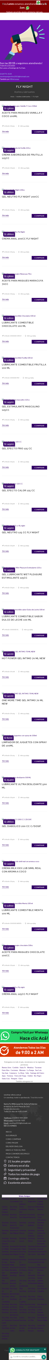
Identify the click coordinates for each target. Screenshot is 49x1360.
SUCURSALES (11, 1135)
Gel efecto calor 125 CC (18, 490)
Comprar (39, 132)
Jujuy (4, 1076)
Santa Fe (23, 1067)
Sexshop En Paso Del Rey (41, 1262)
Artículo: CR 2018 (9, 671)
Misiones (22, 1070)
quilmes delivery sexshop (40, 1283)
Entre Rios (5, 1070)
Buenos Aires (6, 1067)
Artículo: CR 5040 (9, 965)
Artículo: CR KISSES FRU (11, 378)
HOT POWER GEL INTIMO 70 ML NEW (23, 658)
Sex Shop (5, 1199)
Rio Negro (37, 1076)
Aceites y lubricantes (23, 97)
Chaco (20, 1079)
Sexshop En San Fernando (5, 1262)
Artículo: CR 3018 (9, 504)
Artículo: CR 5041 (9, 126)
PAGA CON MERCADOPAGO (18, 1154)
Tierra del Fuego (20, 1076)
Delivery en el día (18, 1165)
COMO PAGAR (12, 1143)
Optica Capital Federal (5, 1209)
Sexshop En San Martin (22, 1254)
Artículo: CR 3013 (9, 881)
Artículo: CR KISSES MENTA (12, 923)
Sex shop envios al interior (5, 1336)
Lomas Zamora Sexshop (40, 1312)
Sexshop (5, 1214)
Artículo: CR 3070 (9, 797)
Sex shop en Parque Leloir (6, 1320)
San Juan (5, 1073)
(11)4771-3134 (6, 74)
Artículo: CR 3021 (9, 462)
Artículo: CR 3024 (9, 210)
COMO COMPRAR (13, 1139)
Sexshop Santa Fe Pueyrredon (14, 1225)
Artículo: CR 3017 (9, 588)
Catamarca (13, 1073)
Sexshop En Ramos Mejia (14, 1262)
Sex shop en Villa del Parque (32, 1328)
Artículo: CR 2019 (9, 713)
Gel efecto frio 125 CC (17, 448)
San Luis (38, 1070)
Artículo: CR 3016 (9, 546)
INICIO (9, 1132)
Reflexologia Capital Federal (42, 1201)
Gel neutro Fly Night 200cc (20, 196)
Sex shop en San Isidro (13, 1328)
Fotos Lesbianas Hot (23, 1209)
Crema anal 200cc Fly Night (20, 238)
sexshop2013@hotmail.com (20, 1123)
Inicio (12, 97)
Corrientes (14, 1070)
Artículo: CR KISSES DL (11, 629)
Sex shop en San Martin (23, 1328)
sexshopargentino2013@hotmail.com (14, 76)
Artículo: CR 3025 (9, 252)
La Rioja (21, 1073)
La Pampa (30, 1070)
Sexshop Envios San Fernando (41, 1241)
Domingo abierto (18, 1178)
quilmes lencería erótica (13, 1283)
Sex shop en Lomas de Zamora (14, 1312)
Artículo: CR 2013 (9, 755)
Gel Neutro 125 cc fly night (20, 532)
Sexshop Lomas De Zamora (41, 1233)
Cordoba (15, 1067)
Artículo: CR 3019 (9, 420)
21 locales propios (19, 1161)
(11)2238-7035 (19, 1120)
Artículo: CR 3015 (9, 1007)
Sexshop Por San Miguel (40, 1225)
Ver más (5, 131)
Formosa (10, 1076)
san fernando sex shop (31, 1275)
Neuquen (14, 1079)
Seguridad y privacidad (22, 1170)
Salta (27, 1073)
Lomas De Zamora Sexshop (41, 1328)
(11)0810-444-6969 (20, 1118)
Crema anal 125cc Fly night (20, 994)
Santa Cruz (6, 1079)
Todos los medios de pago (24, 1174)
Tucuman (38, 1067)
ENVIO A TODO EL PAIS (15, 1150)
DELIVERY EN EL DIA (14, 1146)
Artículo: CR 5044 (9, 294)
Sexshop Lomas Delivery (31, 1233)
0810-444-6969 (24, 126)
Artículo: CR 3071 (9, 839)
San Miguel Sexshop (5, 1275)
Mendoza (30, 1067)
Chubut (30, 1076)
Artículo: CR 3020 (9, 168)
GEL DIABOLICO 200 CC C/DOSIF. (21, 826)
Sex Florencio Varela (40, 1275)
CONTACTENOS (12, 1157)
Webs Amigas (24, 1196)
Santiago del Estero (37, 1073)
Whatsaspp (14, 79)
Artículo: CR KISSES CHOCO (12, 336)
